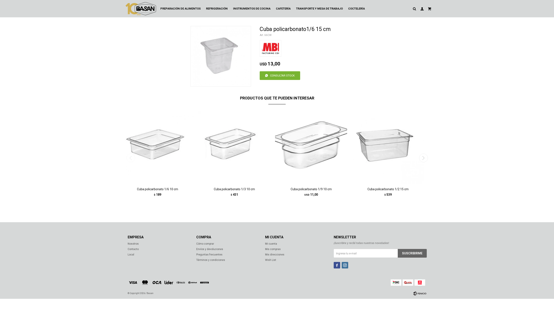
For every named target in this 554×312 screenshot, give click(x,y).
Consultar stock (282, 75)
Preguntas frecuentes (209, 254)
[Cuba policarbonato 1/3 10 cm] (234, 147)
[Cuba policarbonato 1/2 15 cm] (388, 147)
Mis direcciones (274, 254)
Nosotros (133, 243)
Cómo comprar (205, 243)
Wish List (270, 260)
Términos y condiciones (210, 260)
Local (131, 254)
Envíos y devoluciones (209, 249)
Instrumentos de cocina (252, 8)
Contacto (133, 249)
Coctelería (356, 8)
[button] (423, 158)
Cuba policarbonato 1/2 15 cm (388, 189)
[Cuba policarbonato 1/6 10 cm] (157, 147)
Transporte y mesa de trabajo (319, 8)
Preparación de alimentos (180, 8)
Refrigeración (217, 8)
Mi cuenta (271, 243)
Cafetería (283, 8)
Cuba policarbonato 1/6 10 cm (157, 189)
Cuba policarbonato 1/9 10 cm (311, 189)
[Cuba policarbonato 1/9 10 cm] (311, 147)
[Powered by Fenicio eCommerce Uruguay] (419, 293)
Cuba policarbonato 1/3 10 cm (234, 189)
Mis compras (273, 249)
